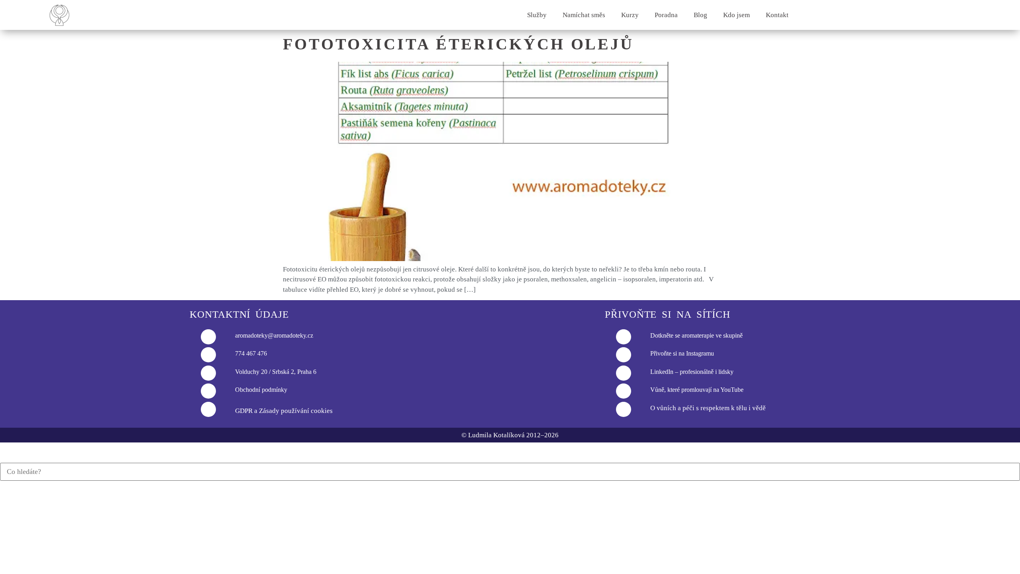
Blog (700, 15)
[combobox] (510, 472)
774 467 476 (251, 353)
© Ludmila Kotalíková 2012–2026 (510, 435)
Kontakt (777, 15)
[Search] (3, 458)
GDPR (244, 411)
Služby (537, 15)
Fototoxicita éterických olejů (458, 44)
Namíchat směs (584, 15)
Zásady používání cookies (296, 411)
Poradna (666, 15)
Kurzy (630, 15)
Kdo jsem (736, 15)
